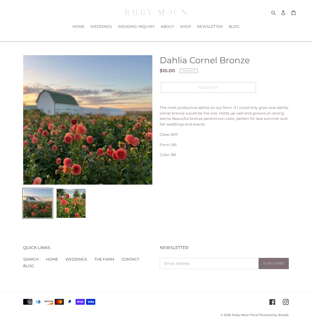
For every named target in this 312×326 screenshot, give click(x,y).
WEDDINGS (76, 259)
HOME (52, 259)
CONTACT (130, 259)
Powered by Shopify (274, 315)
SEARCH (31, 259)
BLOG (28, 265)
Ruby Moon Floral (245, 315)
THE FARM (104, 259)
